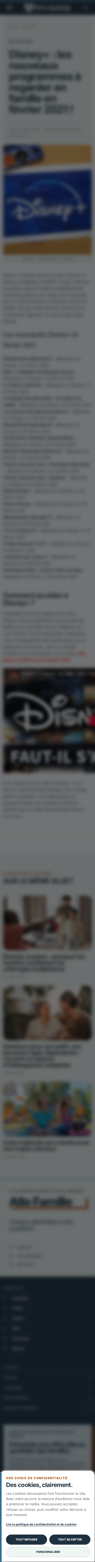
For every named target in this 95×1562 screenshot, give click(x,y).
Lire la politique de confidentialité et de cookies (41, 1524)
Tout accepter (70, 1539)
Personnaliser (48, 1552)
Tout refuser (26, 1539)
